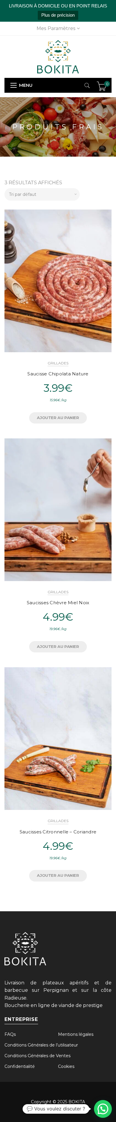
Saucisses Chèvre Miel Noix (58, 602)
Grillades (58, 363)
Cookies (66, 1066)
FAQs (10, 1034)
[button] (103, 1109)
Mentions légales (75, 1034)
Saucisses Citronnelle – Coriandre (58, 832)
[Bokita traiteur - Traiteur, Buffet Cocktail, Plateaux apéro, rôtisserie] (58, 56)
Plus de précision (58, 15)
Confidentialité (19, 1066)
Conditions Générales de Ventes (37, 1055)
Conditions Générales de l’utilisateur (41, 1045)
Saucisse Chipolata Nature (57, 374)
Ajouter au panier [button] (58, 417)
